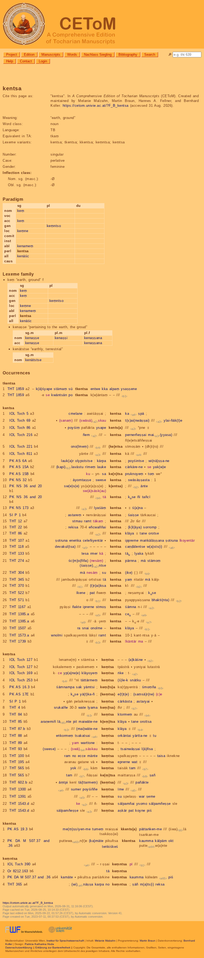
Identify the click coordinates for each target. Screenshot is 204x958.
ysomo (141, 804)
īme (121, 789)
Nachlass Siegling (98, 55)
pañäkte (142, 782)
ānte (144, 486)
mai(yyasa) (160, 435)
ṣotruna (61, 540)
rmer (94, 553)
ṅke (121, 673)
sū (71, 389)
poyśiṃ (74, 428)
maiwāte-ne (88, 722)
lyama (93, 707)
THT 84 (15, 714)
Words (72, 55)
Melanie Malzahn (105, 940)
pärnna (130, 561)
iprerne (88, 607)
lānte (64, 722)
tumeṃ (98, 829)
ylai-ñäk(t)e (173, 420)
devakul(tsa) (65, 547)
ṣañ (153, 775)
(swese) (49, 749)
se (48, 395)
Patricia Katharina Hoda (39, 944)
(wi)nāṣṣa (82, 884)
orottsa (146, 722)
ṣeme (150, 796)
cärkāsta (125, 701)
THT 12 (15, 521)
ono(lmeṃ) (79, 446)
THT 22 (15, 527)
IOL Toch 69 (20, 420)
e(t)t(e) (123, 694)
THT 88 (15, 736)
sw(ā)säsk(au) (94, 491)
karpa (99, 884)
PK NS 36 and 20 (25, 486)
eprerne (124, 762)
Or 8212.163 (17, 871)
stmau (77, 521)
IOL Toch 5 (18, 414)
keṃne (22, 231)
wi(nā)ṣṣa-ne (158, 461)
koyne (140, 810)
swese (101, 480)
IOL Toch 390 (19, 864)
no (74, 756)
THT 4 (14, 707)
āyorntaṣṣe (82, 480)
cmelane (76, 414)
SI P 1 (15, 515)
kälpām (161, 841)
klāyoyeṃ (89, 673)
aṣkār (122, 810)
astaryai (143, 701)
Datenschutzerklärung (18, 947)
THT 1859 (15, 389)
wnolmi (56, 635)
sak (79, 687)
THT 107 (16, 540)
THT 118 (16, 547)
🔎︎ (170, 55)
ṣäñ (135, 884)
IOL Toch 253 (20, 680)
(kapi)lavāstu (70, 467)
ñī (139, 497)
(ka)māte (96, 841)
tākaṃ (98, 521)
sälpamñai (126, 804)
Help (9, 61)
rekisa (73, 527)
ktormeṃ (125, 714)
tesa (85, 553)
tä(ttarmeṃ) (88, 782)
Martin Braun (147, 940)
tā (104, 497)
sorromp (150, 527)
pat (92, 593)
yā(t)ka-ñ (87, 694)
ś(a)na (137, 508)
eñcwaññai (97, 527)
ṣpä (141, 414)
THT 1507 (17, 628)
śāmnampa (65, 687)
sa (104, 474)
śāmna (130, 607)
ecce (82, 756)
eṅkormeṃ (64, 736)
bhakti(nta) (160, 600)
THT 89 (15, 743)
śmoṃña (149, 687)
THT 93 (15, 749)
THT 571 (16, 600)
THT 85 (15, 722)
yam (75, 743)
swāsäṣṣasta (139, 480)
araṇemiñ (48, 722)
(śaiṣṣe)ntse (93, 565)
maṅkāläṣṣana (152, 540)
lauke (101, 467)
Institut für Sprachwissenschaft (65, 940)
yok (73, 768)
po (71, 395)
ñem (86, 435)
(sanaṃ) (66, 420)
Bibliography (127, 55)
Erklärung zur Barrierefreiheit (52, 947)
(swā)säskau (84, 749)
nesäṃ (92, 573)
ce (128, 614)
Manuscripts (50, 55)
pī (131, 864)
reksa (160, 884)
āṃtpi (63, 782)
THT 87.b (17, 729)
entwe (95, 389)
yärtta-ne (140, 736)
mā (143, 561)
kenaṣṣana (93, 338)
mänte (92, 756)
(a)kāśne (136, 660)
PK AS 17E (19, 694)
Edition (29, 55)
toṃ (151, 474)
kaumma (146, 841)
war (142, 796)
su (104, 573)
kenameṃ (25, 246)
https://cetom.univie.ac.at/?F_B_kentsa (96, 106)
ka (127, 414)
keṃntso (54, 226)
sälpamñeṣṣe (160, 804)
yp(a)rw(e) (71, 673)
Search (149, 55)
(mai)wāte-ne (86, 729)
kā (101, 553)
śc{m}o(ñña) (78, 561)
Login (43, 61)
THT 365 (14, 884)
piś (149, 810)
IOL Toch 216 (20, 435)
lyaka (138, 553)
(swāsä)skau (92, 420)
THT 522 (16, 593)
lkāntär (131, 641)
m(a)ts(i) (147, 884)
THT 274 (16, 561)
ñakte (77, 607)
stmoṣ (101, 607)
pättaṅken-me (150, 829)
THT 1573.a (19, 635)
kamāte (67, 877)
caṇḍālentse (135, 547)
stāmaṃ (60, 389)
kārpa (101, 461)
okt (171, 841)
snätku (135, 680)
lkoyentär (187, 540)
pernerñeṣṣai (135, 435)
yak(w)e (159, 467)
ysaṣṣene (129, 389)
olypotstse (83, 461)
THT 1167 (17, 607)
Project (11, 55)
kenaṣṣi (61, 338)
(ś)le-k (123, 680)
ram (67, 756)
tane (143, 533)
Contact (26, 61)
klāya (129, 533)
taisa (161, 756)
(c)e (159, 694)
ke (78, 804)
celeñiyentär (93, 540)
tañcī (146, 497)
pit (75, 722)
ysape (101, 428)
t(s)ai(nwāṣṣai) (137, 420)
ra (78, 628)
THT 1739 (17, 641)
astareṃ (75, 515)
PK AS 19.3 (17, 829)
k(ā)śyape (44, 389)
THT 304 (16, 573)
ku (88, 474)
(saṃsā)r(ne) (143, 694)
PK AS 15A (19, 467)
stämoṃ (154, 561)
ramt (87, 521)
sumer (76, 789)
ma (140, 641)
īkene (81, 593)
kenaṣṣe (32, 338)
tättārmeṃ (89, 680)
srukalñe (61, 707)
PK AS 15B (19, 474)
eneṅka (75, 540)
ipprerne (131, 540)
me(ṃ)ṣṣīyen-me (77, 829)
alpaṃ (114, 389)
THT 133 (16, 553)
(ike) (129, 573)
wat (135, 762)
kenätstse (33, 360)
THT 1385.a (19, 614)
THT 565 (16, 768)
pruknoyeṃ (134, 474)
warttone (88, 743)
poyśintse (136, 461)
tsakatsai (82, 736)
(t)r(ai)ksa (98, 586)
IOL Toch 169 (20, 673)
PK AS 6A (18, 461)
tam (132, 768)
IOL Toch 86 (20, 428)
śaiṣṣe (133, 515)
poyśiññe (90, 789)
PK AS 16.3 (19, 687)
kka (105, 389)
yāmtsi (89, 687)
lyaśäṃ (100, 508)
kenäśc (23, 256)
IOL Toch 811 (20, 454)
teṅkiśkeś (110, 847)
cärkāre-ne (134, 467)
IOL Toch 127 (20, 660)
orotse (153, 533)
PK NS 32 (18, 480)
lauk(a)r (67, 461)
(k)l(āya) (135, 527)
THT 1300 (17, 789)
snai (85, 628)
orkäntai (124, 736)
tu (154, 736)
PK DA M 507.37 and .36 (29, 877)
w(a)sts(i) (154, 547)
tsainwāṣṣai (130, 749)
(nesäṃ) (96, 561)
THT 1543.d (19, 804)
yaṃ (128, 579)
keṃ (20, 211)
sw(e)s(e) (71, 486)
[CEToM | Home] (102, 24)
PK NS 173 (19, 508)
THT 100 (16, 756)
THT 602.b (18, 782)
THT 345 (16, 579)
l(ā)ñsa (147, 749)
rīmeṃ (90, 467)
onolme (97, 628)
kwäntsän (59, 395)
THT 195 (16, 762)
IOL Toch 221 (20, 446)
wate (82, 707)
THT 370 (16, 586)
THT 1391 (17, 796)
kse (132, 497)
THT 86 (15, 533)
